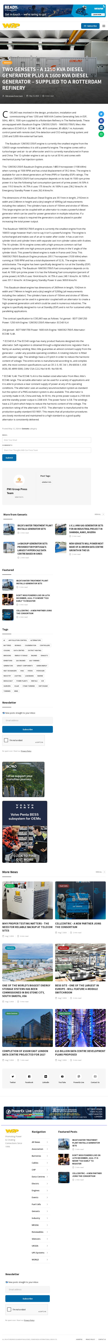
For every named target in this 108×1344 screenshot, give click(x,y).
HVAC (22, 671)
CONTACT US (102, 1339)
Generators (46, 482)
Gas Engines (20, 661)
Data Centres (19, 650)
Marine (40, 676)
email (5, 435)
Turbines (7, 691)
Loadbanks (29, 676)
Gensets (7, 62)
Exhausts (44, 656)
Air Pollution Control (18, 640)
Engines (34, 656)
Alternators (36, 640)
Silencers (7, 686)
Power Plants (22, 681)
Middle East (8, 681)
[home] (11, 26)
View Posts (19, 497)
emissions (7, 656)
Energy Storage (21, 656)
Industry (7, 676)
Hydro (30, 671)
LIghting (17, 676)
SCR (42, 681)
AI (4, 640)
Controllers (45, 645)
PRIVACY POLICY (90, 1339)
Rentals (34, 681)
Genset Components (25, 666)
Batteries (7, 645)
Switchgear (43, 686)
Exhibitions (8, 661)
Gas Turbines (34, 661)
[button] (104, 26)
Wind (16, 691)
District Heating (34, 650)
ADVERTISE (79, 1339)
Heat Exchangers (10, 671)
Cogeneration (30, 645)
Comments (7, 445)
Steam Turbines (29, 686)
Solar (16, 686)
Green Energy (41, 666)
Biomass (18, 645)
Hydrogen (40, 671)
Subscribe (92, 26)
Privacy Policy (26, 751)
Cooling (7, 650)
